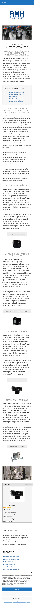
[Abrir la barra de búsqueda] (31, 2)
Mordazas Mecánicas (16, 101)
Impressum (28, 602)
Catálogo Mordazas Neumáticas (17, 234)
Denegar (17, 594)
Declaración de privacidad (19, 602)
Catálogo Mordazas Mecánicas (17, 446)
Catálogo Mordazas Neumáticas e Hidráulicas (17, 311)
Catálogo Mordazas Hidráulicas (17, 380)
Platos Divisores (8, 562)
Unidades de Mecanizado (11, 557)
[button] (31, 572)
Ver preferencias (17, 598)
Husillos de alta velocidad (11, 559)
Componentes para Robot (11, 569)
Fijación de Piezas (9, 564)
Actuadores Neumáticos (10, 567)
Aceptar (17, 589)
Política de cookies (8, 602)
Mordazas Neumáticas (16, 92)
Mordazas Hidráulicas (16, 99)
